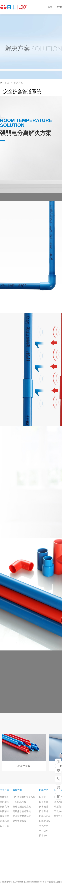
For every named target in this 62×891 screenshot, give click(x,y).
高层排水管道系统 (22, 811)
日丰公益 (4, 826)
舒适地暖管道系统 (22, 806)
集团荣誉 (4, 811)
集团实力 (4, 806)
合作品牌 (4, 821)
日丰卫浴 (43, 811)
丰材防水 (43, 830)
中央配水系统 (19, 801)
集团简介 (4, 797)
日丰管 (42, 797)
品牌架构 (4, 801)
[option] (24, 752)
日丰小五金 (44, 816)
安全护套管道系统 (22, 816)
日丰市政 (43, 801)
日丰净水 (43, 835)
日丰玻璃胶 (44, 821)
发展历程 (4, 816)
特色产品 (43, 826)
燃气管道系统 (19, 821)
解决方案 (18, 82)
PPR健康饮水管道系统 (24, 797)
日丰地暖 (43, 806)
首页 (50, 7)
